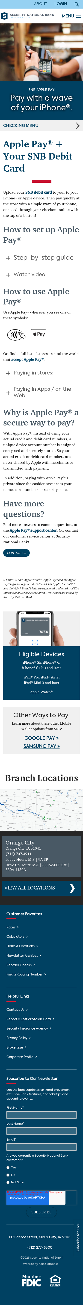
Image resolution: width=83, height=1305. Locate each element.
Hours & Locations (20, 946)
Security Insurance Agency (27, 1028)
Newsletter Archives (22, 955)
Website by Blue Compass (40, 1264)
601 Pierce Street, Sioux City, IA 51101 (40, 1237)
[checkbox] (41, 1175)
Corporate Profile (19, 1057)
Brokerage (14, 1047)
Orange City (20, 843)
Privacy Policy (16, 1038)
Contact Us (16, 553)
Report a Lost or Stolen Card (28, 1019)
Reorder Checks (19, 965)
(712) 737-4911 (19, 854)
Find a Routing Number (24, 974)
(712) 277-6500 (39, 1247)
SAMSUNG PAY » (42, 746)
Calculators (15, 936)
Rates (10, 927)
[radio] (41, 1167)
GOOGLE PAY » (41, 738)
